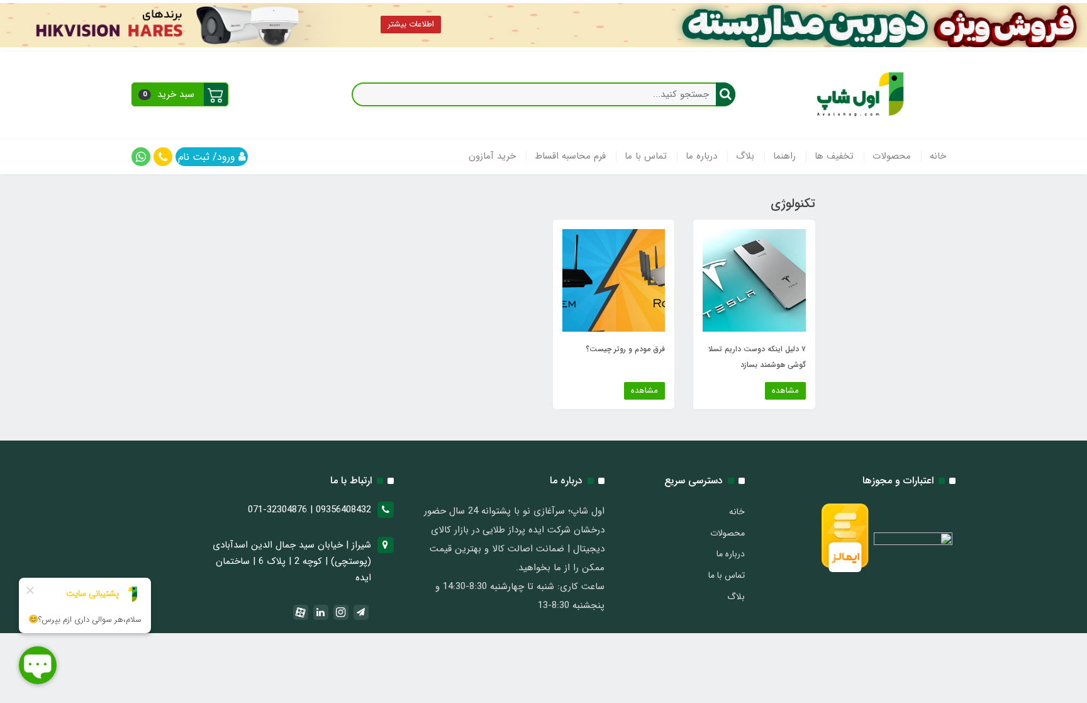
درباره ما (701, 156)
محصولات (891, 156)
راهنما (784, 156)
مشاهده (785, 390)
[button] (179, 94)
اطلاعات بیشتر (410, 24)
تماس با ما (646, 156)
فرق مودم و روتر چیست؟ (625, 349)
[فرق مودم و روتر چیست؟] (613, 280)
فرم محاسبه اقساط (570, 156)
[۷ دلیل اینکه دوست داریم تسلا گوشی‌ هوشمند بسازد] (754, 280)
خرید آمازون (492, 156)
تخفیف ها (834, 156)
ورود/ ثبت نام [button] (208, 157)
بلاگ (745, 156)
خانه (938, 156)
